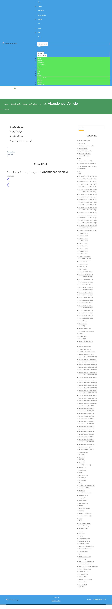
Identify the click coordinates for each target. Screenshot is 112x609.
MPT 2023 (6, 110)
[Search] (81, 130)
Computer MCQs (42, 44)
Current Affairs (42, 15)
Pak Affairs (41, 10)
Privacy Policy (42, 55)
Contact (40, 53)
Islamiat (40, 19)
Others (40, 37)
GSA (39, 28)
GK (39, 24)
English (40, 6)
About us (40, 46)
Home (39, 2)
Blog (39, 32)
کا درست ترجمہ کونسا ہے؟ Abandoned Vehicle (37, 172)
